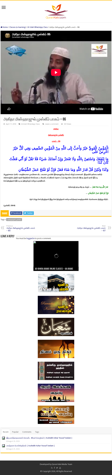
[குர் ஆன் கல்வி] (56, 10)
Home (5, 27)
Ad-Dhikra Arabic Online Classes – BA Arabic (54, 269)
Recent (5, 432)
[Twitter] (57, 468)
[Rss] (52, 468)
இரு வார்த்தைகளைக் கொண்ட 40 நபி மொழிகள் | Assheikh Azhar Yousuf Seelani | (39, 438)
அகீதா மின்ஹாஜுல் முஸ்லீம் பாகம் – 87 (91, 228)
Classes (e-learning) (17, 27)
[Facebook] (54, 468)
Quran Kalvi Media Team (62, 464)
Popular (15, 432)
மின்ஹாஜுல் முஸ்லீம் (14, 220)
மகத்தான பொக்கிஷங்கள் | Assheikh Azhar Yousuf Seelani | (30, 446)
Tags (37, 432)
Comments (26, 432)
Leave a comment (51, 124)
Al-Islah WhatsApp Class (37, 27)
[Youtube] (60, 468)
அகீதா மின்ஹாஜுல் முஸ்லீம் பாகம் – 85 (20, 228)
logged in (31, 238)
